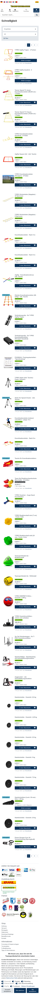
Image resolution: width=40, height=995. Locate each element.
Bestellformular (6, 936)
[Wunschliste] (26, 10)
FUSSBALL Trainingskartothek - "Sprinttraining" (26, 358)
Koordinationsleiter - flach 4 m (25, 235)
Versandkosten (28, 63)
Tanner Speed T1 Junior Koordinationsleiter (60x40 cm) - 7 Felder (25, 91)
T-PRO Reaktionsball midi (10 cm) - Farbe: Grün (25, 536)
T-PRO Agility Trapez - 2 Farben (25, 50)
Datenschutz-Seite (11, 978)
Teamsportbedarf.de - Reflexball (25, 576)
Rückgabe (4, 930)
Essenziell (8, 981)
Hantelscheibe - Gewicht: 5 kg (25, 757)
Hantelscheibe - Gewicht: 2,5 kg (25, 737)
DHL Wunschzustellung (26, 983)
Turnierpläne (5, 946)
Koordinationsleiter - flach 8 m (25, 438)
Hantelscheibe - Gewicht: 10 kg (25, 817)
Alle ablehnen (20, 990)
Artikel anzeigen (26, 60)
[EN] (4, 2)
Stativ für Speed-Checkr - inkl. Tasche (25, 398)
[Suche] (36, 15)
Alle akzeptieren (32, 990)
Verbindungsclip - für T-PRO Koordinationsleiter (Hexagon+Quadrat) (24, 337)
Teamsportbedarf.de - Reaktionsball (22, 556)
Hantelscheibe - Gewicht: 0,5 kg (25, 697)
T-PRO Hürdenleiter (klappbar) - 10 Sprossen (25, 195)
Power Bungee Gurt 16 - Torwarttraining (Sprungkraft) (25, 838)
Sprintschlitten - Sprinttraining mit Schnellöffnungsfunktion (25, 657)
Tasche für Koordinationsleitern (25, 458)
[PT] (16, 2)
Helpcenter (4, 932)
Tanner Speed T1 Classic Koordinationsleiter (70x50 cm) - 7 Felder (25, 113)
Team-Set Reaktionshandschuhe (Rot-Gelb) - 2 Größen (26, 479)
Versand (4, 928)
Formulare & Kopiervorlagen (10, 944)
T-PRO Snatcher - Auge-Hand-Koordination (25, 496)
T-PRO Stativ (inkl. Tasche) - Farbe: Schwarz (24, 378)
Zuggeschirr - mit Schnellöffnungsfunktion (23, 677)
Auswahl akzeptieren (7, 990)
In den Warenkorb (25, 102)
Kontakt (3, 938)
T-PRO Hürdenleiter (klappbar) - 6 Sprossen (25, 215)
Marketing (27, 981)
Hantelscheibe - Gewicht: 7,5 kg (25, 777)
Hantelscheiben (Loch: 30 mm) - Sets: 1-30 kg (25, 798)
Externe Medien (9, 983)
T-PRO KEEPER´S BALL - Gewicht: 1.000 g (23, 596)
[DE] (1, 2)
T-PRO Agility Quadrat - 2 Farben (23, 70)
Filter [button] (6, 38)
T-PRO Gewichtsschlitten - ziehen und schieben (24, 617)
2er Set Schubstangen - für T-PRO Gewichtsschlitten (25, 637)
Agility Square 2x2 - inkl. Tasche (25, 154)
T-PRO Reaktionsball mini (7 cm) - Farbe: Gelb (26, 516)
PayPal (7, 986)
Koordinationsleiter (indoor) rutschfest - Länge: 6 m (24, 419)
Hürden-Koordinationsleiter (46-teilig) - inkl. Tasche (25, 296)
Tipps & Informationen (8, 950)
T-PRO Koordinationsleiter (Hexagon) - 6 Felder (24, 175)
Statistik (17, 981)
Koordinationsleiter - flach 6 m (25, 255)
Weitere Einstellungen (28, 986)
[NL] (13, 2)
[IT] (10, 2)
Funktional (16, 986)
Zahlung (4, 926)
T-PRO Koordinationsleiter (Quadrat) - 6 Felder (24, 134)
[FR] (7, 2)
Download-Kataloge (7, 934)
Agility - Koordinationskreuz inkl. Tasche (24, 275)
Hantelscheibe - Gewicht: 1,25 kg (26, 717)
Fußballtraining (6, 948)
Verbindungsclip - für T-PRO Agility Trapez (24, 316)
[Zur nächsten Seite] (37, 45)
